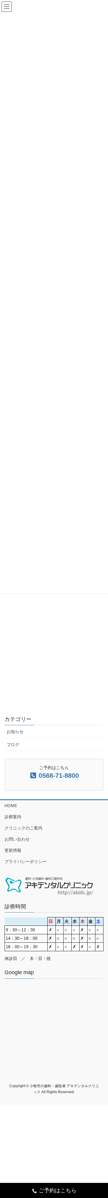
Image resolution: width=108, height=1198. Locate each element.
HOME (10, 805)
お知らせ (15, 731)
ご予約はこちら (57, 1190)
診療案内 (12, 816)
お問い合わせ (17, 839)
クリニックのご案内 (23, 828)
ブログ (13, 744)
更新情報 (12, 850)
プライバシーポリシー (25, 861)
